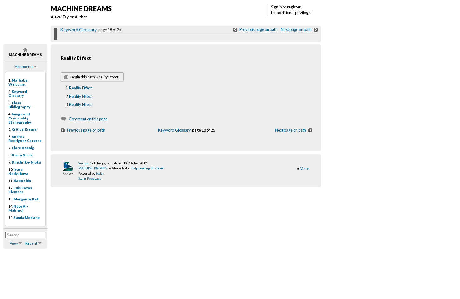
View (14, 243)
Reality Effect (80, 87)
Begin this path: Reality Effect (94, 76)
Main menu (23, 66)
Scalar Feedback (89, 178)
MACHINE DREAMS (92, 168)
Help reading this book (147, 168)
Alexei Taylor (62, 16)
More (304, 168)
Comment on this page (88, 118)
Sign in (276, 6)
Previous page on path (258, 29)
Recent (31, 243)
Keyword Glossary (78, 29)
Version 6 (85, 163)
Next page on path (296, 29)
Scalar (100, 173)
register (294, 6)
